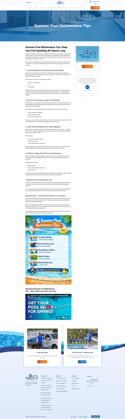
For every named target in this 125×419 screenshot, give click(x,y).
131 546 (91, 386)
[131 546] (88, 386)
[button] (38, 7)
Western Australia (75, 388)
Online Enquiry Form (90, 357)
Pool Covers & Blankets (61, 383)
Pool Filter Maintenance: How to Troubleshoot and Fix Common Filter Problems (47, 407)
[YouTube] (28, 3)
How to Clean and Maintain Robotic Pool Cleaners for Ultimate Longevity (46, 387)
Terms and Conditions (82, 416)
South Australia (75, 383)
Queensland (74, 380)
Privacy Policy (74, 416)
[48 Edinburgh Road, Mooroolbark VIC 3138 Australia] (88, 381)
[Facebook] (26, 3)
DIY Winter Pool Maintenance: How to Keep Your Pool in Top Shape (47, 380)
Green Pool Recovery (60, 388)
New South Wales (75, 378)
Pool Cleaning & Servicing (61, 378)
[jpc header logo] (59, 2)
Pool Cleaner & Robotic (61, 386)
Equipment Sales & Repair (61, 380)
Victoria (73, 386)
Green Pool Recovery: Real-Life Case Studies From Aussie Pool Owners (46, 400)
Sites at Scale (43, 416)
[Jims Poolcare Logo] (87, 54)
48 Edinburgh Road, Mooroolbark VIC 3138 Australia (94, 381)
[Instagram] (31, 3)
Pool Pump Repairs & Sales (61, 391)
